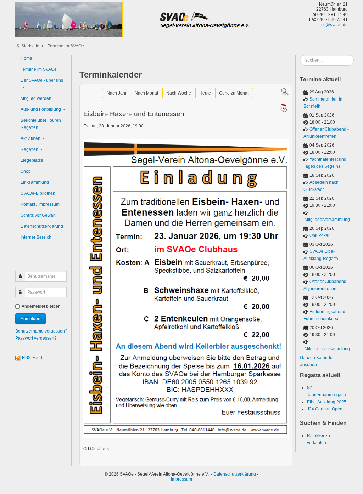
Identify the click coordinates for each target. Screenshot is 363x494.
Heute (205, 93)
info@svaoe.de (333, 24)
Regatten (29, 149)
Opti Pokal (319, 235)
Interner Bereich (36, 237)
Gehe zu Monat (233, 93)
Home (26, 58)
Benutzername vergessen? (41, 331)
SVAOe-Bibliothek (38, 193)
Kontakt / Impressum (40, 204)
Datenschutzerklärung (42, 226)
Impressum (181, 479)
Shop (26, 171)
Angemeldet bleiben (41, 306)
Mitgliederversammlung (327, 219)
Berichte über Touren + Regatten (43, 124)
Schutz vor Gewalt (38, 215)
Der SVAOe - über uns (42, 80)
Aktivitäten (30, 138)
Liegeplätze (32, 160)
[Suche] (285, 91)
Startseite (30, 46)
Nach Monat (146, 93)
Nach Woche (178, 93)
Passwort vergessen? (36, 338)
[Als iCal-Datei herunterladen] (283, 108)
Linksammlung (35, 182)
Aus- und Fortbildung (41, 109)
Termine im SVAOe (39, 69)
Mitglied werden (36, 98)
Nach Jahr (117, 93)
